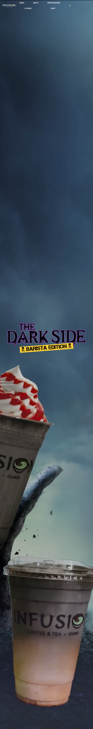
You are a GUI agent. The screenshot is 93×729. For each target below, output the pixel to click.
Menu (21, 3)
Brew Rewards (53, 3)
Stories (28, 8)
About (36, 3)
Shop (53, 8)
